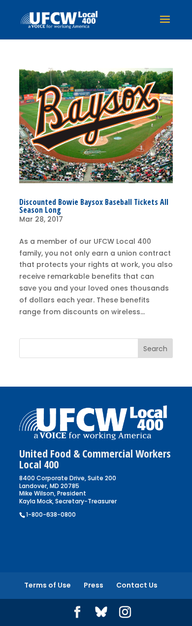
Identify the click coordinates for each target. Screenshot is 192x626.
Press (93, 585)
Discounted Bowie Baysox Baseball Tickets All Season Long (93, 206)
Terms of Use (47, 585)
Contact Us (137, 585)
